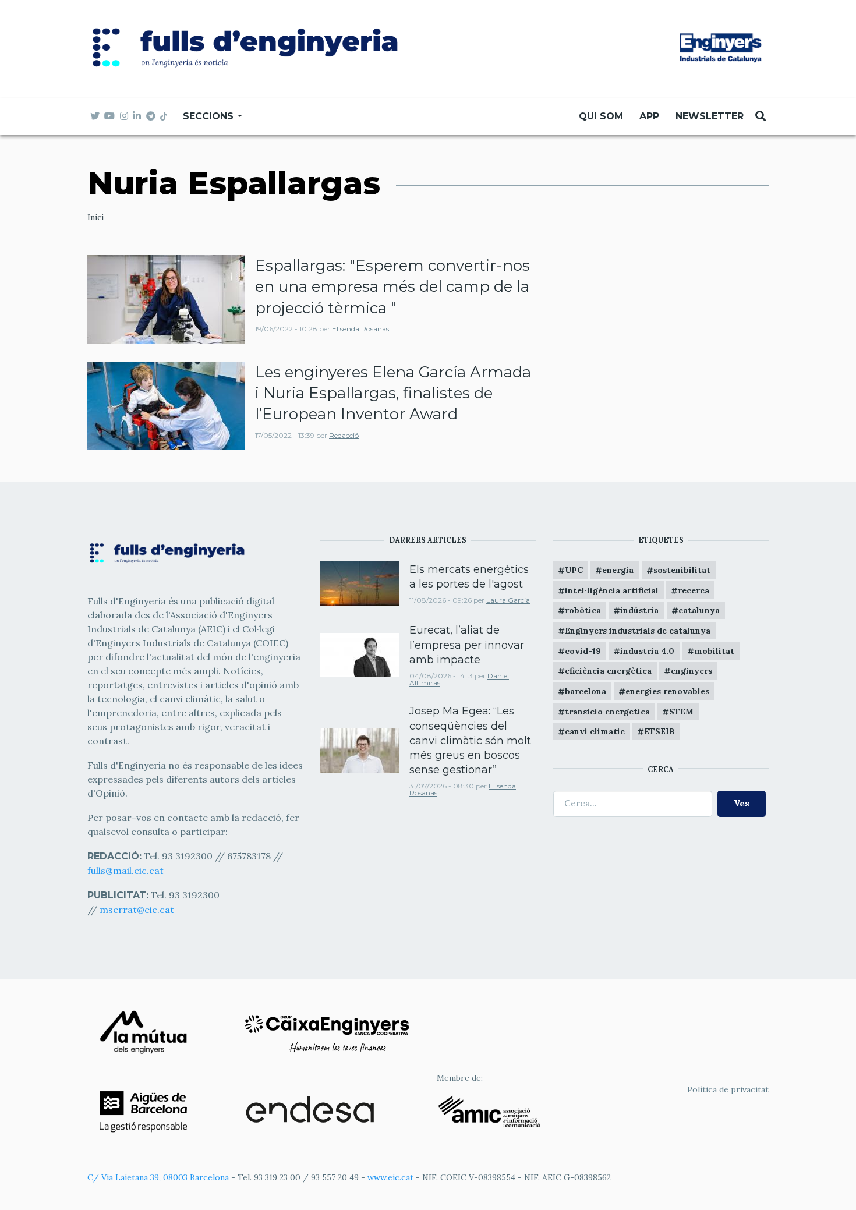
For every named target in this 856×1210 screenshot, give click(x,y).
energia (618, 570)
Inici (95, 217)
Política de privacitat (728, 1089)
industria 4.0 (647, 651)
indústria (639, 610)
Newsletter (709, 116)
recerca (693, 590)
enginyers (691, 671)
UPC (574, 570)
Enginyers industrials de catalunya (637, 630)
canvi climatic (595, 731)
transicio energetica (607, 711)
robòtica (583, 610)
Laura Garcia (508, 600)
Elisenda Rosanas (360, 328)
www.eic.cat (390, 1177)
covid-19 (583, 651)
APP (649, 116)
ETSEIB (659, 731)
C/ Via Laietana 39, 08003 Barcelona (158, 1177)
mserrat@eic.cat (137, 909)
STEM (681, 711)
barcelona (585, 691)
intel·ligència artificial (612, 590)
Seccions (209, 116)
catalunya (699, 610)
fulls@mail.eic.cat (126, 870)
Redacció (344, 435)
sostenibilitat (681, 570)
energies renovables (667, 691)
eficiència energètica (608, 671)
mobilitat (714, 651)
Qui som (601, 116)
